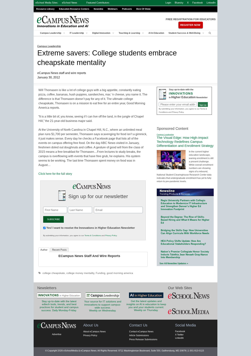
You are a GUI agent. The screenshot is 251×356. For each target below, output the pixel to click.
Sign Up (202, 105)
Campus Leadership (50, 33)
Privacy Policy (111, 235)
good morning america (120, 273)
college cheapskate (53, 273)
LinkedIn (179, 338)
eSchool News (69, 2)
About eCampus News (94, 331)
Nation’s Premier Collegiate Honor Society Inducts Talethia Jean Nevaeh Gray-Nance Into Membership (185, 254)
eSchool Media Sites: (46, 2)
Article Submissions (139, 335)
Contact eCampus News (141, 331)
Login (168, 2)
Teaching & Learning (129, 33)
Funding (100, 273)
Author (43, 249)
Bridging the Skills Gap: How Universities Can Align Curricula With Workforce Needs (185, 232)
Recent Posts (59, 249)
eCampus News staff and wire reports (89, 256)
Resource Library (45, 9)
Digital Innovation (101, 33)
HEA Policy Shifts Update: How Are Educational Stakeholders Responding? (183, 242)
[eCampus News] (63, 21)
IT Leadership (77, 33)
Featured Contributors (97, 2)
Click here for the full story (55, 173)
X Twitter (179, 334)
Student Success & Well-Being (184, 33)
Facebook (180, 331)
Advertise (56, 334)
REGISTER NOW (190, 25)
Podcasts (127, 9)
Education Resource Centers (74, 9)
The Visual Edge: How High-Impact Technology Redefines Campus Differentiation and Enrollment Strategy (185, 141)
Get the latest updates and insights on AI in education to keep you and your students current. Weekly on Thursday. (146, 306)
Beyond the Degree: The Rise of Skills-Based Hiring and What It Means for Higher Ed (185, 220)
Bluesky (179, 2)
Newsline (98, 9)
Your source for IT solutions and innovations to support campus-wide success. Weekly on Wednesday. (102, 306)
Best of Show (143, 9)
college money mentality (80, 273)
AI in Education (156, 33)
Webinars (113, 9)
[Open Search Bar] (210, 33)
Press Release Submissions (143, 339)
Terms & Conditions (93, 235)
